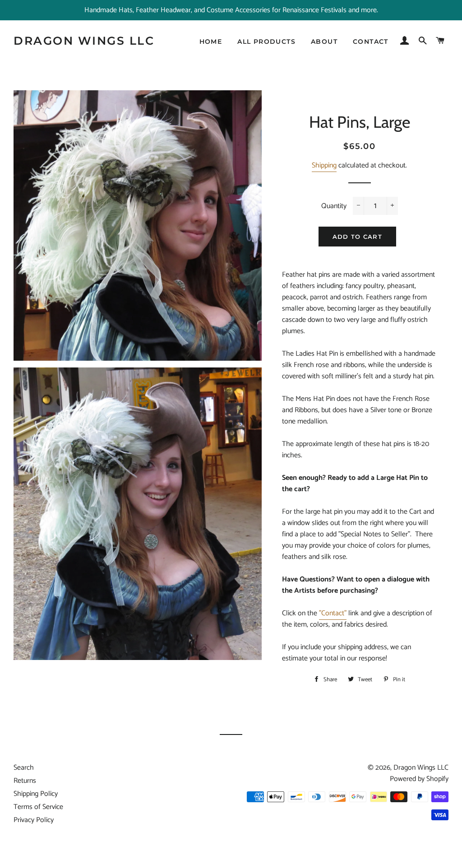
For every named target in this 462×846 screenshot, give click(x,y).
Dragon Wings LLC (84, 40)
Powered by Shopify (419, 779)
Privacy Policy (34, 820)
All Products (266, 41)
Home (210, 41)
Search (24, 768)
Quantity (333, 206)
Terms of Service (38, 807)
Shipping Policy (36, 794)
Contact (370, 41)
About (324, 41)
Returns (25, 781)
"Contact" (332, 613)
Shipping (324, 165)
